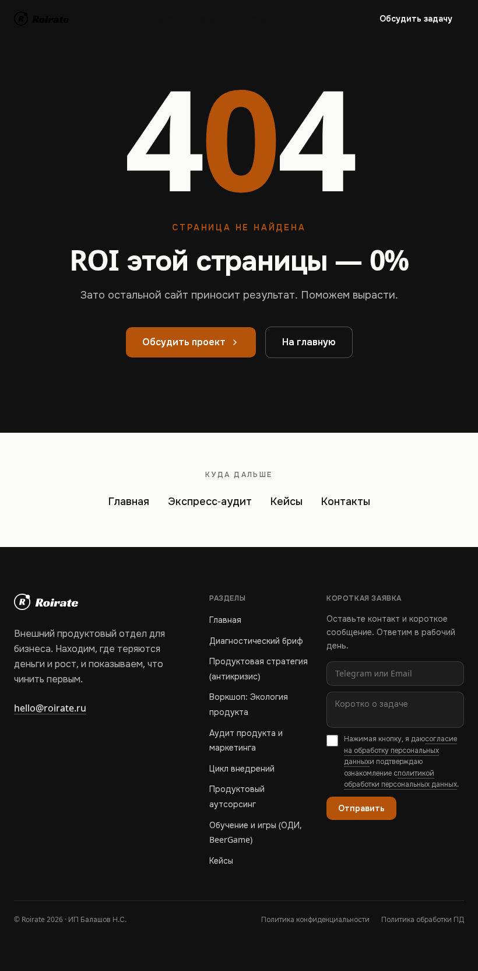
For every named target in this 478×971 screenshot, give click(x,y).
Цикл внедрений (242, 768)
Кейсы (166, 18)
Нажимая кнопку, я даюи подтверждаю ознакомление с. (401, 761)
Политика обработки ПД (422, 919)
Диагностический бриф (256, 641)
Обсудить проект (184, 342)
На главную (309, 342)
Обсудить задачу (415, 18)
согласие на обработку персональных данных (400, 750)
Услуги (260, 18)
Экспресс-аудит (210, 501)
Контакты (345, 501)
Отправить (361, 808)
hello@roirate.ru (50, 708)
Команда (212, 18)
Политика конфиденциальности (315, 919)
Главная (128, 501)
